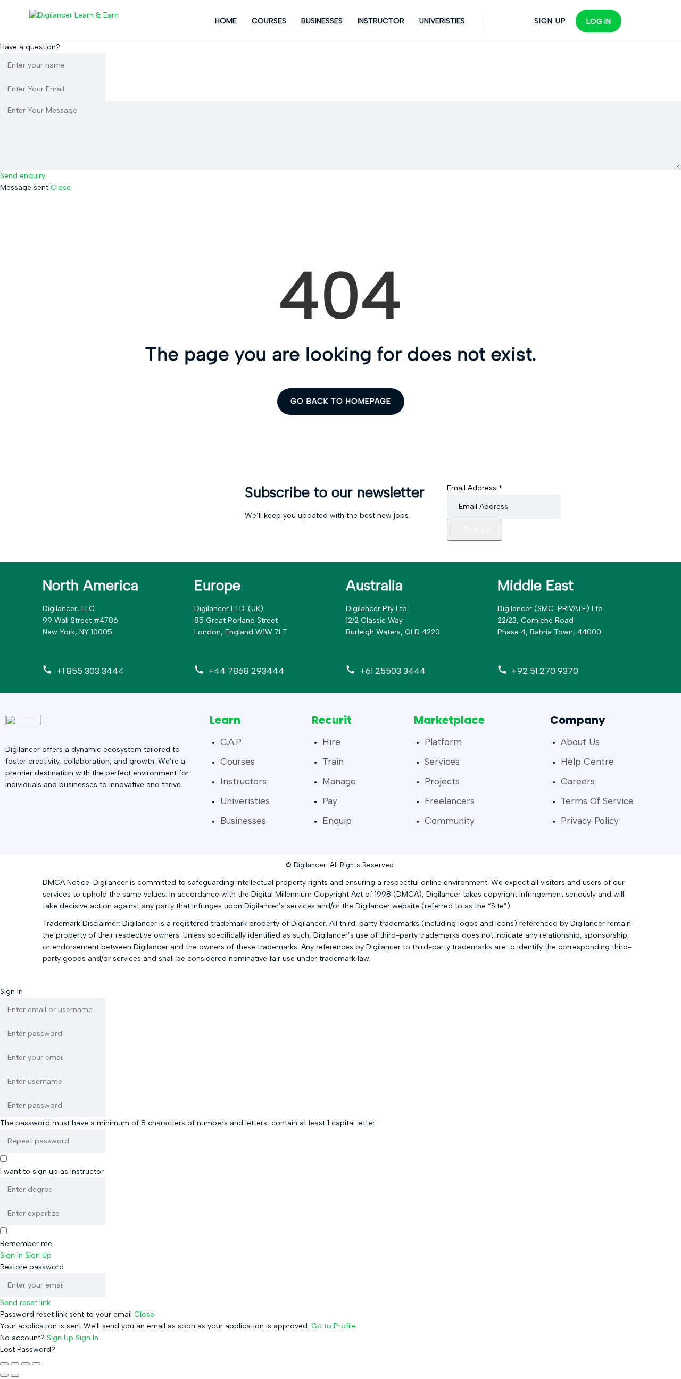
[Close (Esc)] (36, 1363)
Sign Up (477, 529)
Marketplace (449, 720)
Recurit (332, 720)
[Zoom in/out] (4, 1363)
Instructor (381, 21)
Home (226, 21)
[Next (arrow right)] (15, 1375)
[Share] (25, 1363)
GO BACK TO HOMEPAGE (340, 401)
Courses (269, 21)
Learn (225, 720)
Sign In (87, 1337)
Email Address (474, 487)
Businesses (322, 21)
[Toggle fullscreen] (15, 1363)
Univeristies (442, 21)
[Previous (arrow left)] (4, 1375)
